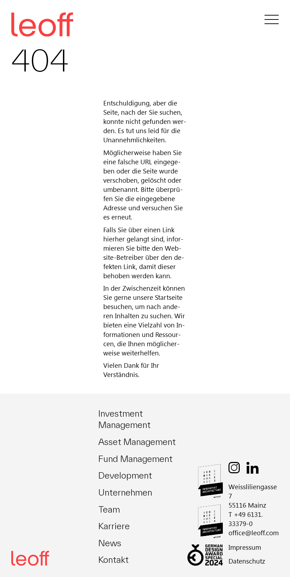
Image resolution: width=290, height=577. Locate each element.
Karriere (114, 526)
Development (125, 475)
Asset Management (137, 442)
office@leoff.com (253, 532)
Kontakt (113, 560)
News (109, 543)
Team (109, 509)
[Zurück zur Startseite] (30, 558)
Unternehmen (125, 492)
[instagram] (234, 467)
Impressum (244, 547)
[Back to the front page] (29, 19)
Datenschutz (246, 560)
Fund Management (135, 459)
